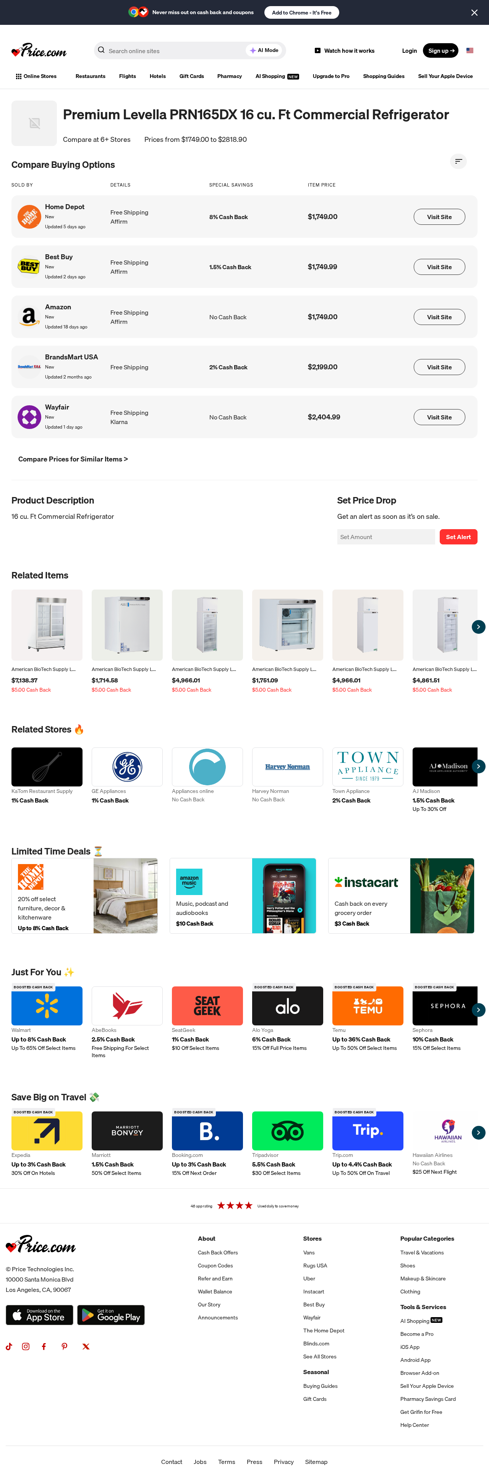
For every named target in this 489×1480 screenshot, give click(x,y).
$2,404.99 (324, 416)
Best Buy (314, 1304)
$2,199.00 (323, 366)
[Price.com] (41, 1261)
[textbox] (469, 50)
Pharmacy (229, 76)
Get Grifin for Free (421, 1412)
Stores (312, 1238)
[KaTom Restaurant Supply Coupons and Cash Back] (47, 780)
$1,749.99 (322, 266)
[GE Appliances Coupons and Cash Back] (127, 780)
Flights (127, 76)
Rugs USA (315, 1265)
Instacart (313, 1291)
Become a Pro (417, 1334)
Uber (309, 1278)
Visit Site (439, 217)
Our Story (209, 1304)
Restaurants (90, 76)
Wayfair (312, 1317)
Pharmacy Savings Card (428, 1399)
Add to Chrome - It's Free (302, 12)
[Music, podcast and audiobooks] (243, 895)
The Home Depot (324, 1330)
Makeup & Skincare (423, 1278)
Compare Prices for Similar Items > (73, 459)
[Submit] (101, 52)
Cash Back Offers (218, 1252)
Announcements (218, 1317)
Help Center (414, 1425)
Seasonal (316, 1371)
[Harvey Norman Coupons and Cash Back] (287, 780)
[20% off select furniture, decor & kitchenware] (84, 895)
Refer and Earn (215, 1278)
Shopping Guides (384, 76)
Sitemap (316, 1461)
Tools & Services (423, 1306)
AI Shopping (271, 76)
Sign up (439, 50)
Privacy (284, 1461)
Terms (226, 1461)
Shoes (407, 1265)
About (206, 1238)
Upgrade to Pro (331, 76)
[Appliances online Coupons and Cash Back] (207, 780)
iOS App (409, 1347)
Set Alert (458, 537)
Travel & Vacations (422, 1252)
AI (268, 50)
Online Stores (40, 76)
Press (254, 1461)
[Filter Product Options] (458, 161)
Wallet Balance (215, 1291)
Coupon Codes (215, 1265)
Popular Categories (427, 1238)
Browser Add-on (419, 1373)
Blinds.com (316, 1343)
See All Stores (320, 1356)
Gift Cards (192, 76)
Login (409, 50)
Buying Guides (320, 1386)
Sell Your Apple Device (445, 76)
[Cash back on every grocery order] (401, 895)
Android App (415, 1360)
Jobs (200, 1461)
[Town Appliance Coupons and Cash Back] (367, 780)
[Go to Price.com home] (38, 50)
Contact (171, 1461)
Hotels (158, 76)
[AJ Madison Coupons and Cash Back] (448, 780)
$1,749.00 (323, 216)
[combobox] (190, 50)
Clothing (410, 1291)
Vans (309, 1252)
